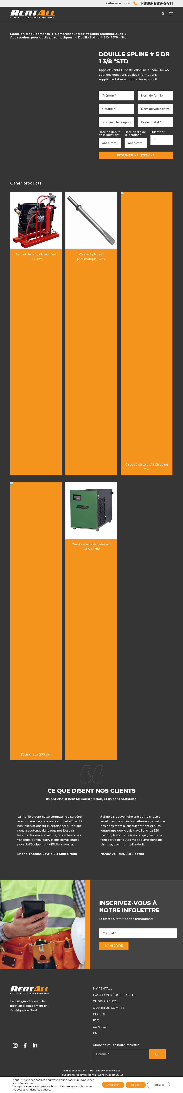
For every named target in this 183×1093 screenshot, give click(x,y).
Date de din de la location (135, 133)
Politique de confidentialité (105, 1070)
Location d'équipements (30, 34)
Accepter (113, 1084)
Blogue (99, 1014)
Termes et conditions (75, 1070)
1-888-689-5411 (156, 3)
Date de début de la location (109, 133)
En (95, 1033)
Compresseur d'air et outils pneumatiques (89, 34)
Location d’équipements (114, 995)
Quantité (157, 132)
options (45, 1089)
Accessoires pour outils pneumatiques (41, 37)
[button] (172, 837)
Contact (100, 1027)
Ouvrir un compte (108, 1007)
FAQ (96, 1020)
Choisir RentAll (106, 1001)
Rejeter (135, 1084)
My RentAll (102, 988)
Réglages (158, 1084)
